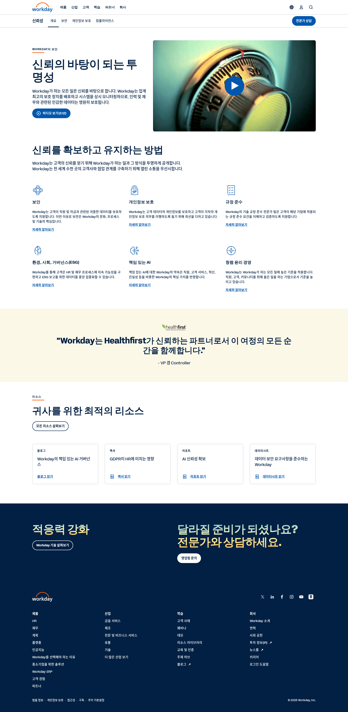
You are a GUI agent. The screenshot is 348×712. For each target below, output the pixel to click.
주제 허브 (183, 657)
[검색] (311, 7)
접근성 (71, 700)
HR (34, 621)
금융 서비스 (113, 621)
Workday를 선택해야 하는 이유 (53, 657)
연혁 (253, 628)
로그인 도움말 (259, 664)
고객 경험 (38, 679)
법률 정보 (37, 700)
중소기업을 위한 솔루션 (48, 664)
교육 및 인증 (185, 650)
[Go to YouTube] (301, 597)
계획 (35, 635)
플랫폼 (36, 642)
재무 (35, 628)
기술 (108, 650)
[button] (234, 85)
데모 (180, 635)
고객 (86, 7)
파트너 (110, 7)
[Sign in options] (301, 7)
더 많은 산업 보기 (116, 657)
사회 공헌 (256, 635)
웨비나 (181, 628)
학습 (97, 7)
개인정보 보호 (55, 700)
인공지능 (38, 650)
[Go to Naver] (311, 597)
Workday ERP (42, 671)
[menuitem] (53, 21)
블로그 (181, 664)
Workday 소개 (260, 621)
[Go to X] (262, 597)
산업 (74, 7)
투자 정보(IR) (258, 642)
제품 (63, 7)
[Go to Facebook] (282, 597)
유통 (108, 642)
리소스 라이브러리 (189, 642)
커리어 (254, 657)
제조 (108, 628)
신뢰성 (37, 21)
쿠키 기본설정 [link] (96, 700)
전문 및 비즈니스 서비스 (121, 635)
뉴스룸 (254, 650)
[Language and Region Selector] (291, 7)
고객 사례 (183, 621)
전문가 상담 (304, 21)
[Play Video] (234, 86)
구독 (81, 700)
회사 (123, 7)
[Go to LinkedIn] (272, 597)
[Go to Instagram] (291, 597)
